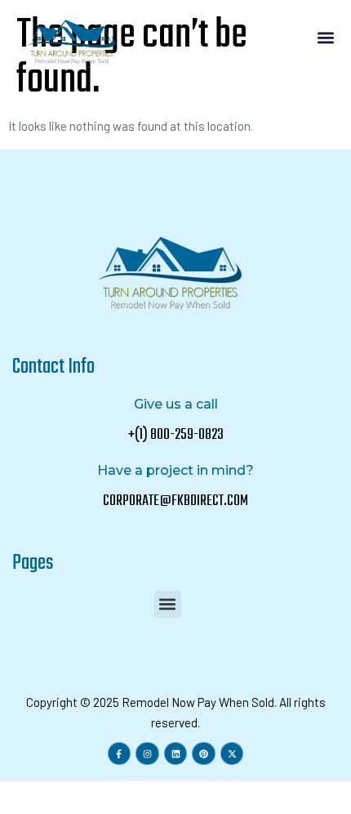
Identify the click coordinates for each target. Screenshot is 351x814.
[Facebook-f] (119, 754)
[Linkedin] (176, 754)
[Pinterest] (203, 754)
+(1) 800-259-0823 (176, 435)
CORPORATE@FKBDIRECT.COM (175, 501)
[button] (325, 38)
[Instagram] (147, 754)
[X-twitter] (232, 754)
